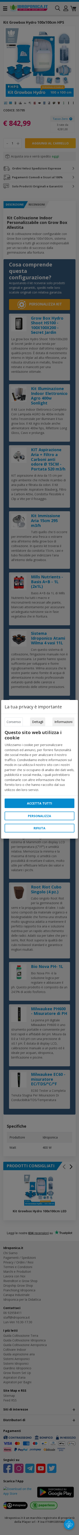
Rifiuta (39, 828)
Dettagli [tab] (37, 722)
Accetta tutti (39, 803)
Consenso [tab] (14, 722)
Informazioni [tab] (63, 722)
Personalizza (39, 816)
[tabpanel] (40, 761)
